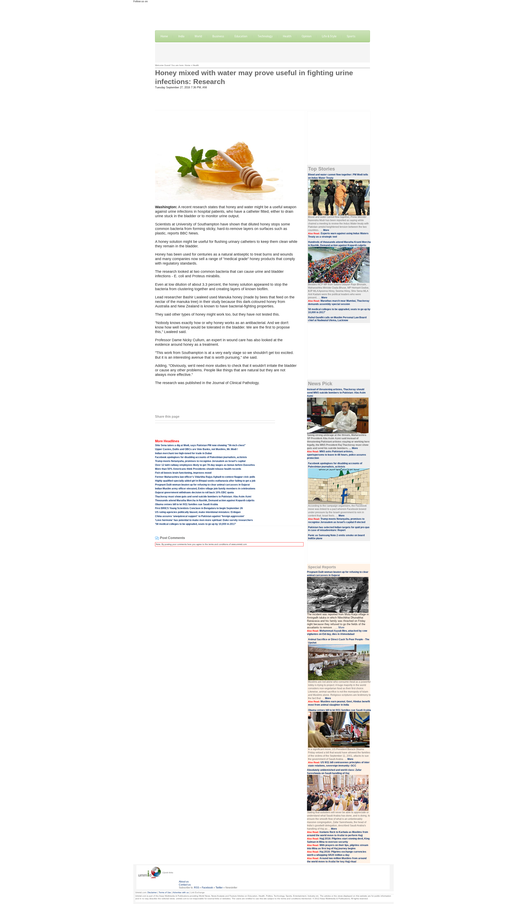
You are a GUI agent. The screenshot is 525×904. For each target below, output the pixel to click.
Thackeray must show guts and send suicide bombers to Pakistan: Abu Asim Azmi (203, 496)
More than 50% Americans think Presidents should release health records (198, 468)
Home (164, 36)
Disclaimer (152, 892)
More (326, 230)
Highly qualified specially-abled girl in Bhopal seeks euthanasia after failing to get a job (205, 480)
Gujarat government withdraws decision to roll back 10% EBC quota (194, 492)
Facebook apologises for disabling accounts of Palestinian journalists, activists (201, 457)
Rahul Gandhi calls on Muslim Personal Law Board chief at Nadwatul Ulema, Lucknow (337, 319)
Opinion (307, 36)
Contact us (185, 884)
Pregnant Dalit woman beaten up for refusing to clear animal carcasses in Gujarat (202, 484)
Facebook (207, 887)
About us (184, 881)
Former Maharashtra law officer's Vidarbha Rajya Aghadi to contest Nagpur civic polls (205, 476)
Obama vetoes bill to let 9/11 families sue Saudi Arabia (186, 504)
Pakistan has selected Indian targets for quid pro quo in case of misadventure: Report (338, 529)
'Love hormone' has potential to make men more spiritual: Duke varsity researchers (204, 520)
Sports (351, 36)
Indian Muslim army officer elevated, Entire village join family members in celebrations (205, 488)
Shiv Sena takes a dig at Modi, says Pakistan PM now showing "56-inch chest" (200, 445)
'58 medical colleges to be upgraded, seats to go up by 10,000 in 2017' (195, 524)
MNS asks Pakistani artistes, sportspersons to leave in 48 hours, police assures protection (336, 454)
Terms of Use (165, 892)
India (181, 36)
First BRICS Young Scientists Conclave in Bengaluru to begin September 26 (199, 508)
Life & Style (329, 36)
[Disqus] (228, 601)
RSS (196, 887)
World (198, 36)
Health (287, 36)
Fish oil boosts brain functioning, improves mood (183, 472)
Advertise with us (181, 892)
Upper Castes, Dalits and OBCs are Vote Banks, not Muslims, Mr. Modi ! (196, 449)
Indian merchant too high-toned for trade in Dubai (183, 453)
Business (218, 36)
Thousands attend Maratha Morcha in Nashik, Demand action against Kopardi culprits (205, 500)
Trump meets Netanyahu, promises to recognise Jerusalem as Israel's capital (200, 461)
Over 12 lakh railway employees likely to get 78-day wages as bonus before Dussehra (205, 465)
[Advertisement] (262, 52)
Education (240, 36)
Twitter (219, 887)
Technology (265, 36)
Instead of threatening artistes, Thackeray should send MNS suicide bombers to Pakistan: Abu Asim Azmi (336, 392)
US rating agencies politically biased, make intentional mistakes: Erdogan (198, 512)
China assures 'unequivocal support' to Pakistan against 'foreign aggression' (199, 516)
